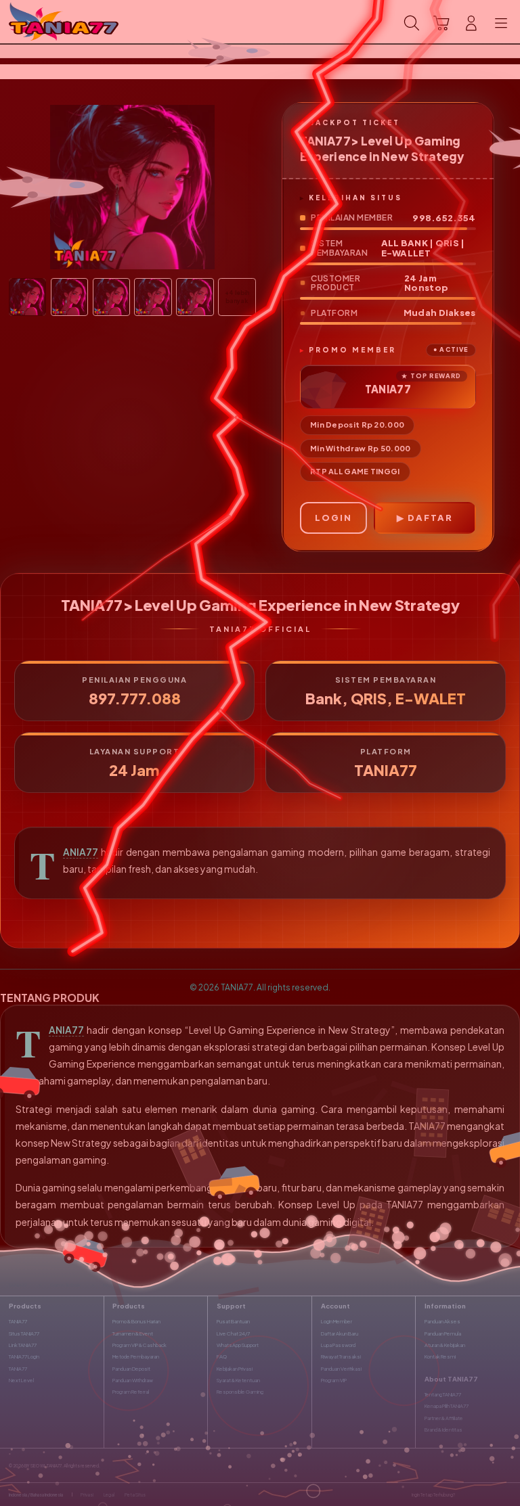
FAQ (222, 1356)
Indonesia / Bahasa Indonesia (36, 1494)
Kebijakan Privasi (235, 1368)
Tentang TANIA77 (443, 1394)
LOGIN (333, 517)
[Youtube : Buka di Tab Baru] (506, 1494)
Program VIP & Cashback (139, 1345)
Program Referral (130, 1391)
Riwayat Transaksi (341, 1356)
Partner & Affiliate (444, 1418)
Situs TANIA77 (24, 1333)
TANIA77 (80, 852)
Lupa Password (338, 1345)
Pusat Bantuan (233, 1321)
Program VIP (334, 1380)
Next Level (21, 1380)
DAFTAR (430, 517)
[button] (441, 23)
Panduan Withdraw (132, 1380)
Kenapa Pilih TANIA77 (447, 1405)
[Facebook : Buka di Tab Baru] (464, 1494)
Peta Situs (135, 1494)
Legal (109, 1494)
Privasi (87, 1494)
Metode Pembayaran (135, 1356)
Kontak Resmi (440, 1356)
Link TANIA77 (23, 1345)
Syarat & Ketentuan (238, 1380)
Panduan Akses (442, 1321)
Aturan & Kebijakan (445, 1345)
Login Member (336, 1321)
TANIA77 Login (24, 1356)
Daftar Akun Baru (339, 1333)
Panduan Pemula (443, 1333)
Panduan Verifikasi (341, 1368)
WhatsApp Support (238, 1345)
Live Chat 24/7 (233, 1333)
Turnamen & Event (132, 1333)
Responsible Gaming (240, 1391)
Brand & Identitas (443, 1429)
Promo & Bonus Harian (136, 1321)
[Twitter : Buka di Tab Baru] (479, 1494)
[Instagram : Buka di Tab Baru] (493, 1494)
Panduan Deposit (131, 1368)
